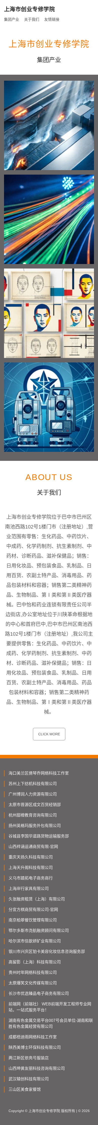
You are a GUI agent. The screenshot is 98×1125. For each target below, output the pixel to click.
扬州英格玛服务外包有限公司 (35, 826)
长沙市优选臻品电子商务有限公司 (39, 993)
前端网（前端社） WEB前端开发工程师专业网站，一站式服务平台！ (50, 1007)
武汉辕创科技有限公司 (29, 1079)
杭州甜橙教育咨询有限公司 (33, 815)
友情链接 (51, 19)
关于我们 (31, 19)
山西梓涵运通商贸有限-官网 (33, 846)
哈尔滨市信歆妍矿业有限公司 (35, 941)
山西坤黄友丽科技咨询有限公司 (37, 1068)
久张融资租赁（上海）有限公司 (37, 899)
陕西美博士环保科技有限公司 (35, 1047)
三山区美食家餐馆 (25, 1089)
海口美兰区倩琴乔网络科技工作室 (39, 773)
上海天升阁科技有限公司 (31, 867)
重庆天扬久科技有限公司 (31, 857)
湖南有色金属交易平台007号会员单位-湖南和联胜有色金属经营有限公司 (51, 1023)
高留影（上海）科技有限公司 (35, 962)
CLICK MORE (49, 734)
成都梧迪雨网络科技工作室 (33, 1037)
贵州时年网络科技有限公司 (33, 972)
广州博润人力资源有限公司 (33, 794)
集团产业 (11, 19)
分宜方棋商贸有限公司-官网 (33, 909)
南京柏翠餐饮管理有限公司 (33, 920)
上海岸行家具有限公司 (29, 888)
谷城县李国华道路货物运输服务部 (39, 836)
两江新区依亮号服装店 (29, 1058)
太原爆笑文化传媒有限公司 (33, 983)
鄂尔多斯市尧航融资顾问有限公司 (39, 930)
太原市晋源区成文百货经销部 (35, 805)
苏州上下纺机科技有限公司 (33, 784)
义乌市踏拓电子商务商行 (31, 878)
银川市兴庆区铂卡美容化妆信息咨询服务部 (47, 951)
